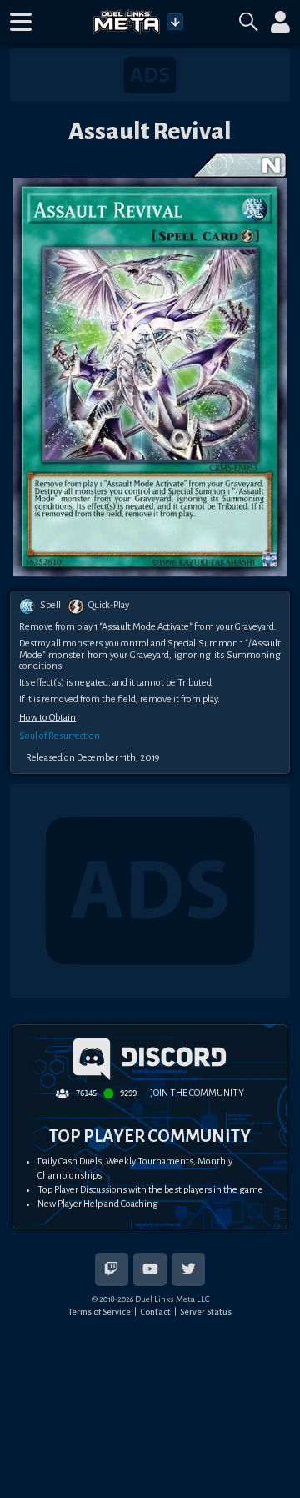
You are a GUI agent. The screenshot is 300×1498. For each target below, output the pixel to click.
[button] (20, 21)
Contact (155, 1311)
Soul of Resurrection (59, 736)
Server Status (206, 1311)
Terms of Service (99, 1311)
